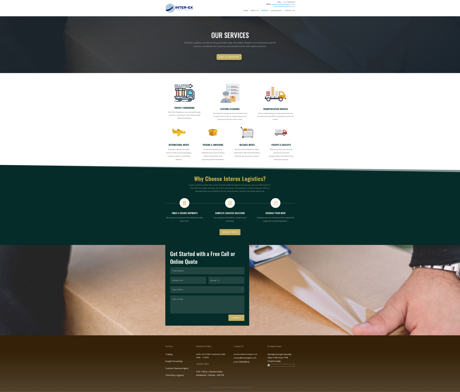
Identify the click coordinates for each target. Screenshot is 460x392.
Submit (236, 318)
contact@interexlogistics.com (284, 6)
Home (245, 10)
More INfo (230, 232)
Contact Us (290, 10)
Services (264, 10)
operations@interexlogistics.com (283, 4)
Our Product (276, 10)
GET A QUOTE (229, 57)
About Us (255, 10)
